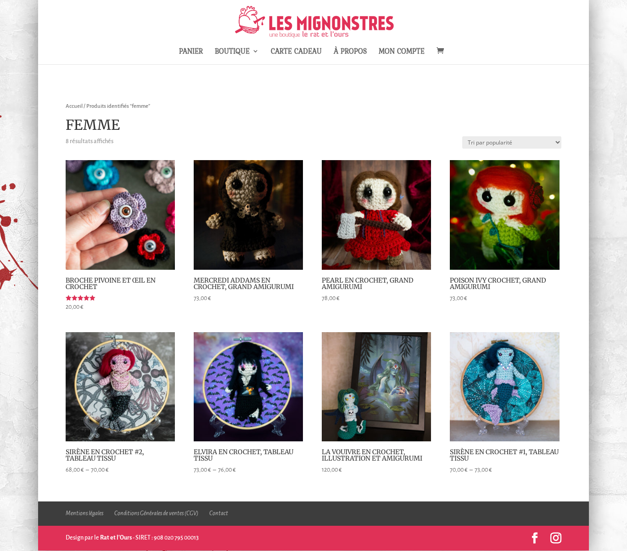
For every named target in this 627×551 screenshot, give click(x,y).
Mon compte (402, 52)
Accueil (74, 106)
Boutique (232, 52)
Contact (218, 513)
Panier (191, 52)
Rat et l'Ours (116, 537)
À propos (350, 52)
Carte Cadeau (296, 52)
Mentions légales (84, 513)
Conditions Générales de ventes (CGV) (156, 513)
